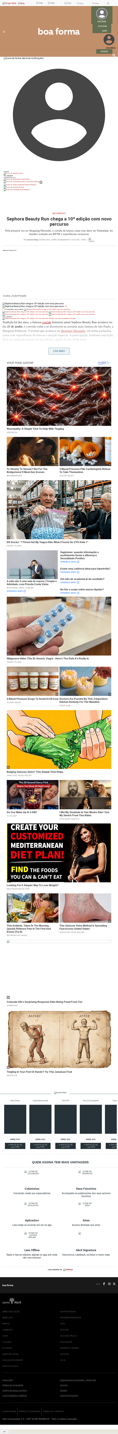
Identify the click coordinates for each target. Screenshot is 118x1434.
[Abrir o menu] (4, 31)
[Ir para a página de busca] (114, 55)
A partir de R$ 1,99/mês (91, 1146)
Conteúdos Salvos (32, 181)
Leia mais (59, 351)
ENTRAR (102, 26)
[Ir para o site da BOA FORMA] (59, 34)
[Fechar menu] (24, 58)
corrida (46, 322)
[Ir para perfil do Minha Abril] (59, 173)
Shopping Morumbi (73, 330)
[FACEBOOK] (103, 1284)
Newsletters (25, 189)
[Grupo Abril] (9, 3)
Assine (104, 51)
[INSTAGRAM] (108, 1284)
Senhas (21, 187)
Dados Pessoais (30, 184)
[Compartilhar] (66, 306)
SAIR (104, 31)
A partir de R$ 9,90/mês (15, 1146)
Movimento (59, 213)
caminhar (45, 351)
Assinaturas (25, 179)
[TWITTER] (113, 1284)
